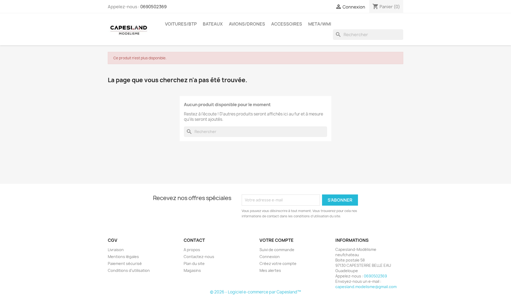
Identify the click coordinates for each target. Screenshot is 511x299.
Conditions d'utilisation (129, 270)
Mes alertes (270, 270)
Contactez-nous (199, 256)
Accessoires (286, 24)
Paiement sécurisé (125, 263)
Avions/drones (247, 24)
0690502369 (153, 7)
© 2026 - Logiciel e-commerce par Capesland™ (255, 292)
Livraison (116, 249)
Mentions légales (123, 256)
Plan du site (194, 263)
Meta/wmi (319, 24)
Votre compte (276, 240)
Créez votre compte (277, 263)
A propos (192, 249)
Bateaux (213, 24)
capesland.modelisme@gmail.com (366, 286)
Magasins (192, 270)
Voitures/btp (181, 24)
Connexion (269, 256)
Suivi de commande (276, 249)
